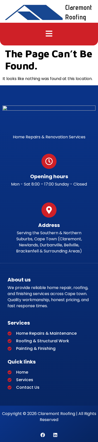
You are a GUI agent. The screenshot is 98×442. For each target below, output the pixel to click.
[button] (49, 34)
